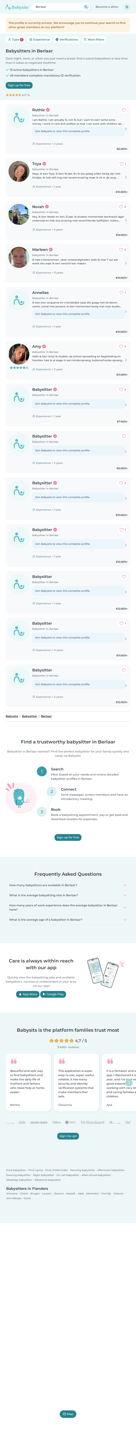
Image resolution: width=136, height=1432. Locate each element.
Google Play (55, 994)
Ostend (118, 1193)
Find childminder (56, 1170)
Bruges (35, 1193)
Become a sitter (107, 6)
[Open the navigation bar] (127, 7)
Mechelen (92, 1193)
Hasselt (70, 1193)
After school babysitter (96, 1175)
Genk (27, 1198)
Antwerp (12, 1193)
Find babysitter (16, 1170)
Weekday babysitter (19, 1179)
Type (16, 39)
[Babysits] (17, 7)
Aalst (81, 1193)
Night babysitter (43, 1175)
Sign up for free (19, 85)
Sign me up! (68, 1136)
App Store (29, 994)
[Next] (129, 1082)
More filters (95, 39)
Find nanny (35, 1170)
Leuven (47, 1193)
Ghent (24, 1193)
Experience (41, 39)
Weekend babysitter (48, 1179)
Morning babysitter (82, 1170)
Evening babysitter (18, 1175)
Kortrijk (106, 1193)
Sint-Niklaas (13, 1198)
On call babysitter (67, 1175)
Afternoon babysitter (111, 1170)
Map (70, 1414)
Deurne (59, 1193)
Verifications (68, 39)
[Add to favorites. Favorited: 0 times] (124, 110)
